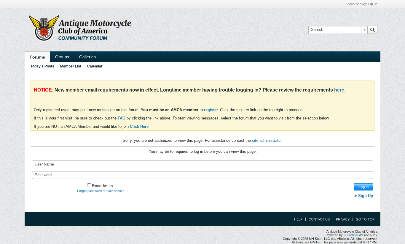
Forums (37, 57)
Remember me (102, 185)
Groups (62, 56)
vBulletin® (351, 235)
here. (339, 89)
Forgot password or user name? (100, 191)
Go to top (365, 219)
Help (298, 219)
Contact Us (319, 219)
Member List (70, 66)
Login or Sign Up (359, 4)
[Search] (372, 30)
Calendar (95, 66)
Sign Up (365, 195)
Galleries (87, 56)
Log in (363, 187)
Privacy (343, 219)
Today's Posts (42, 66)
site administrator (266, 140)
